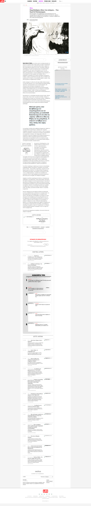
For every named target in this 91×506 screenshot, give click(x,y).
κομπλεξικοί (47, 227)
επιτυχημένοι (42, 227)
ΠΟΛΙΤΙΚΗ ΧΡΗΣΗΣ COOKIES (53, 497)
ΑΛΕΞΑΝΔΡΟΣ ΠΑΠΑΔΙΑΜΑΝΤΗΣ (38, 228)
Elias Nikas (24, 479)
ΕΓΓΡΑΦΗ (46, 244)
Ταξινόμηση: (43, 476)
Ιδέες (31, 8)
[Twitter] (67, 52)
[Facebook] (66, 52)
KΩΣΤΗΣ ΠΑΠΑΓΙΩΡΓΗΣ (35, 227)
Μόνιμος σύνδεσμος (49, 481)
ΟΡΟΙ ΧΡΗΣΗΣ (32, 246)
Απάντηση (47, 482)
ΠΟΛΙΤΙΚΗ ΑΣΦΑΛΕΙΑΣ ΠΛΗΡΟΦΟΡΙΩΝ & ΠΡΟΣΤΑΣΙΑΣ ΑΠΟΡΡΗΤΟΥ (36, 497)
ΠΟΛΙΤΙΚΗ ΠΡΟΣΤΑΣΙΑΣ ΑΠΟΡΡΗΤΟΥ (40, 246)
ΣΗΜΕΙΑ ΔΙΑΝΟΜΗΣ (62, 497)
